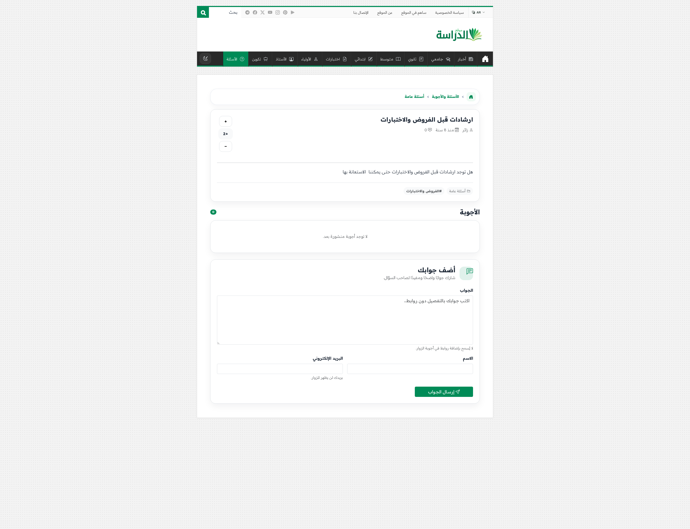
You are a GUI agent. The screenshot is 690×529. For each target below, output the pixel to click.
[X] (262, 12)
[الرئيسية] (485, 59)
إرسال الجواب (442, 391)
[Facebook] (255, 12)
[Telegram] (247, 12)
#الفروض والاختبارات (424, 191)
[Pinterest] (285, 12)
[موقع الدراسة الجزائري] (459, 35)
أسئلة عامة (414, 96)
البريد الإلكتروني (328, 358)
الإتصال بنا (360, 12)
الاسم (468, 358)
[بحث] (203, 12)
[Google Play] (292, 12)
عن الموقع (384, 12)
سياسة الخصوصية (449, 12)
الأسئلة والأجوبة (445, 96)
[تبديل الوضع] (205, 58)
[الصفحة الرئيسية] (471, 96)
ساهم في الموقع (413, 12)
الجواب (466, 290)
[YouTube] (270, 12)
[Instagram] (277, 12)
